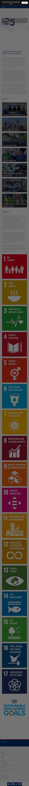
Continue (25, 2)
